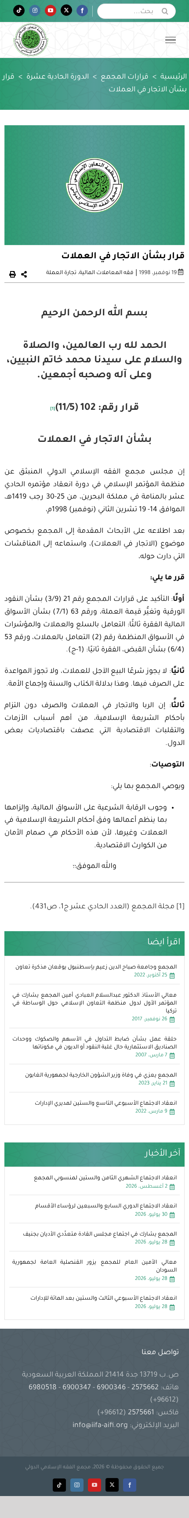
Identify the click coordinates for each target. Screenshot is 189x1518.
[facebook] (129, 1485)
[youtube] (94, 1485)
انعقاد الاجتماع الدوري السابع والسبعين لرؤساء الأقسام (106, 1207)
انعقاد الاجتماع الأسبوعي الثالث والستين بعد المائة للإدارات (103, 1299)
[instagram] (77, 1485)
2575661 (141, 1413)
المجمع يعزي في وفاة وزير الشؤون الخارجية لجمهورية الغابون (101, 1076)
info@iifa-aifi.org (100, 1426)
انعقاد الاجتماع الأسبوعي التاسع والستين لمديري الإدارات (106, 1104)
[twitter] (112, 1485)
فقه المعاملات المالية (106, 273)
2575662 (145, 1388)
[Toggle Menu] (170, 40)
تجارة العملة (61, 273)
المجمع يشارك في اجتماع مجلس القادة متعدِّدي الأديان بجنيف (100, 1235)
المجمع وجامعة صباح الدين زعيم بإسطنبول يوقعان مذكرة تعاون (96, 968)
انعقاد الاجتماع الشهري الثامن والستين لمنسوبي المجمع (105, 1178)
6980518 (43, 1388)
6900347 (77, 1388)
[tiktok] (59, 1485)
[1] (52, 409)
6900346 (111, 1388)
